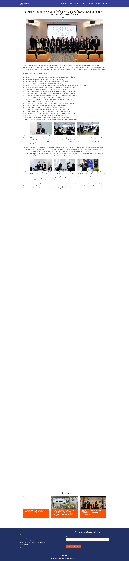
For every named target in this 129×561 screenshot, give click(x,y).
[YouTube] (66, 555)
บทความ (76, 3)
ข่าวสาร (83, 3)
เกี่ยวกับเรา (63, 3)
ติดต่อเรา (98, 3)
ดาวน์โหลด (91, 3)
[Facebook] (63, 555)
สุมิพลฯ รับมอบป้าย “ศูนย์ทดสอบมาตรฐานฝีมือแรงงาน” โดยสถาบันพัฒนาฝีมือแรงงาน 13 (34, 512)
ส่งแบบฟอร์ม (73, 546)
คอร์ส (70, 3)
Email (68, 536)
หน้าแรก (56, 3)
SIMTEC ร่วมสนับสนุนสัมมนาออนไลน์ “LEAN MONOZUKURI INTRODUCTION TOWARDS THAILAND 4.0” (92, 512)
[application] (107, 3)
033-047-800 (25, 547)
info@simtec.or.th (24, 544)
